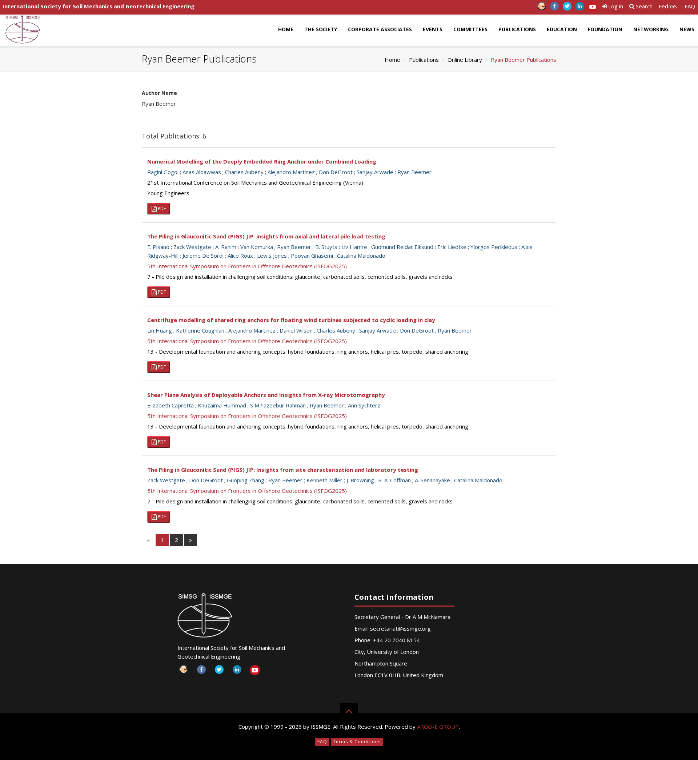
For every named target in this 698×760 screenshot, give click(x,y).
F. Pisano (158, 246)
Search (643, 6)
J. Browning (360, 480)
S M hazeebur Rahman (278, 405)
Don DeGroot (336, 172)
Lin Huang (159, 330)
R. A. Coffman (394, 480)
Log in (615, 6)
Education (562, 29)
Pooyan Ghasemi (312, 255)
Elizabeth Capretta (170, 405)
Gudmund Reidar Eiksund (402, 246)
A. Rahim (225, 246)
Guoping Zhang (245, 480)
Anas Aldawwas (201, 172)
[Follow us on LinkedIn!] (579, 8)
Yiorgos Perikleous (493, 246)
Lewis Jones (272, 255)
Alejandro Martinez (291, 172)
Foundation (605, 29)
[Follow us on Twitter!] (567, 8)
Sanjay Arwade (375, 172)
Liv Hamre (354, 246)
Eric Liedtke (451, 246)
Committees (470, 29)
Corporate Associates (380, 29)
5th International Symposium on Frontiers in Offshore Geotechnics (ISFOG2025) (247, 266)
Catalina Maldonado (361, 255)
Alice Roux (240, 255)
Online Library (465, 59)
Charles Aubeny (244, 172)
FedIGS (668, 6)
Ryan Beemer (414, 172)
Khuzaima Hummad (222, 405)
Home (285, 29)
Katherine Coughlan (200, 330)
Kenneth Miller (324, 480)
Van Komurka (256, 246)
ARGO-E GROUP (438, 726)
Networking (651, 29)
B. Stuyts (326, 246)
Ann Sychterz (364, 405)
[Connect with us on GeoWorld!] (541, 8)
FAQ (690, 6)
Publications (517, 29)
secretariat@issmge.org (400, 628)
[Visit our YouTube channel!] (592, 8)
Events (432, 29)
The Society (320, 29)
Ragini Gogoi (162, 172)
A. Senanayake (432, 480)
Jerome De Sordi (203, 255)
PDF (161, 208)
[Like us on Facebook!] (554, 8)
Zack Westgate (192, 246)
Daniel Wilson (296, 330)
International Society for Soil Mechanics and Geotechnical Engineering (98, 6)
